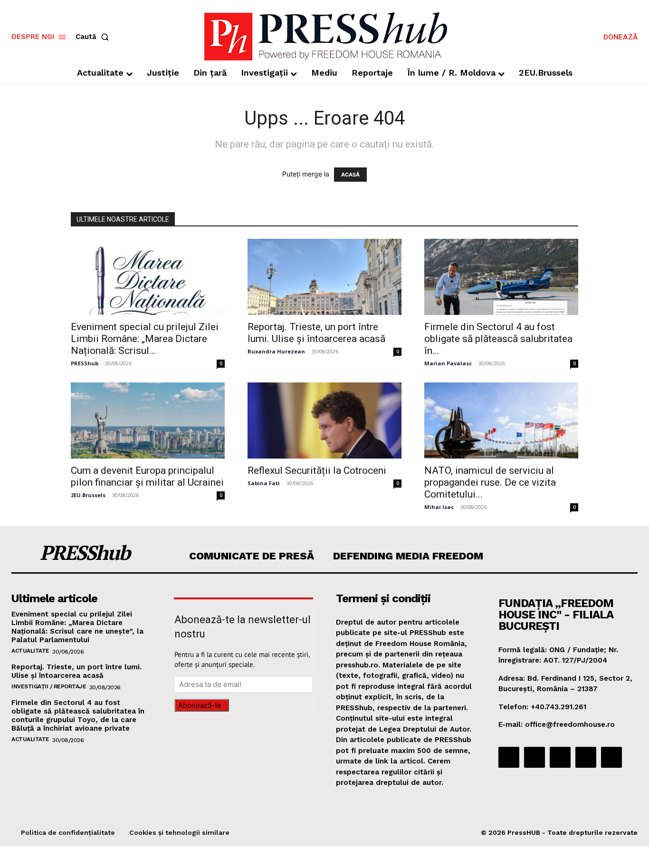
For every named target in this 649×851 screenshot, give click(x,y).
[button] (94, 37)
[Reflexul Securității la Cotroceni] (324, 420)
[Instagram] (534, 757)
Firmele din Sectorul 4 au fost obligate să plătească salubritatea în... (498, 338)
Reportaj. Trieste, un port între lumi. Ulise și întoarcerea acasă (316, 332)
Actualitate (30, 650)
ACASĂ (350, 174)
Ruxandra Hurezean (276, 351)
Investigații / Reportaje (48, 686)
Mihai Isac (439, 506)
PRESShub (84, 363)
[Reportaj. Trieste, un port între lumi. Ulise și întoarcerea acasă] (324, 277)
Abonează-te (199, 705)
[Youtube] (611, 757)
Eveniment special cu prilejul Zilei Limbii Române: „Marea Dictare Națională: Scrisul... (145, 338)
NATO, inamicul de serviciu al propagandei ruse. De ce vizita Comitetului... (490, 482)
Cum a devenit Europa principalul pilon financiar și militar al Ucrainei (147, 476)
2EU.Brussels (88, 495)
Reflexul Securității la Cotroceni (317, 470)
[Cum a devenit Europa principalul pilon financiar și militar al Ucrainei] (148, 420)
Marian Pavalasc (448, 363)
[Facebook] (508, 757)
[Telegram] (560, 757)
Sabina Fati (264, 483)
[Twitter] (585, 757)
